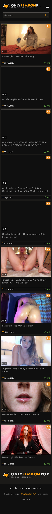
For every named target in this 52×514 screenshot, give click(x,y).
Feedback (26, 499)
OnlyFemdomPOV (28, 493)
